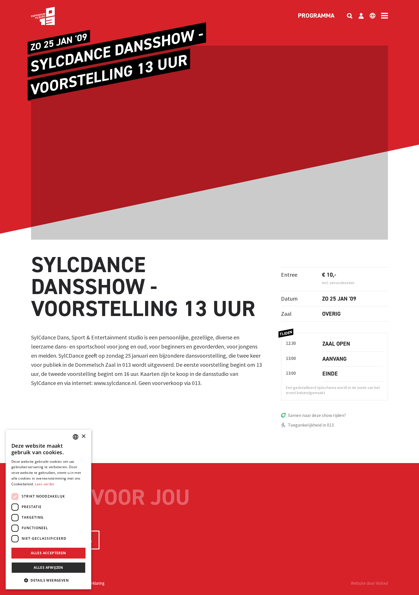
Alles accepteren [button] (48, 553)
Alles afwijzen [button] (48, 567)
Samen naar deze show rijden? (317, 415)
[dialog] (48, 509)
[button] (48, 580)
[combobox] (75, 437)
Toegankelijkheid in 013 (311, 425)
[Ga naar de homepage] (51, 16)
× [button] (83, 436)
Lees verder (44, 484)
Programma (316, 16)
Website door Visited (369, 583)
